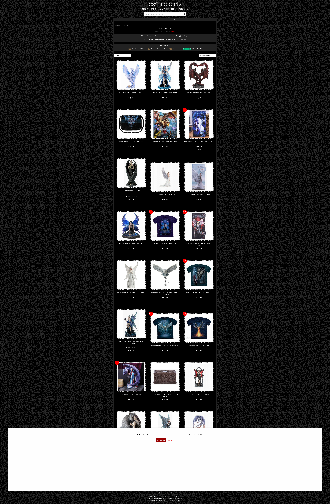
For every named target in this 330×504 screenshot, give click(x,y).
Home (115, 25)
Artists (119, 25)
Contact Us (164, 492)
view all (173, 31)
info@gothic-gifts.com (174, 492)
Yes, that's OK (161, 440)
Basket (183, 9)
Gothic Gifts (165, 5)
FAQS (159, 492)
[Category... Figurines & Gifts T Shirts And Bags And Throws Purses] (122, 55)
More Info (170, 440)
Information (153, 492)
